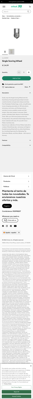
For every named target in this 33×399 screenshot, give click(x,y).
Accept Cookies (16, 396)
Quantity (4, 72)
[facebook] (3, 226)
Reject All (16, 391)
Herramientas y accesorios (14, 16)
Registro (7, 206)
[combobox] (16, 11)
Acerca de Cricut (9, 176)
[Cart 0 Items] (29, 7)
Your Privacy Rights (16, 387)
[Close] (31, 366)
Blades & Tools (15, 18)
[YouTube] (15, 226)
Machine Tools (5, 18)
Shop (3, 16)
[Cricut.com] (16, 6)
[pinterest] (11, 226)
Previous (2, 2)
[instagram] (7, 226)
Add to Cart (16, 78)
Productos (7, 181)
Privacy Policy (7, 383)
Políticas (6, 186)
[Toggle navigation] (4, 6)
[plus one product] (29, 72)
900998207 (17, 211)
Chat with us (12, 220)
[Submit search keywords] (28, 11)
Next (31, 2)
